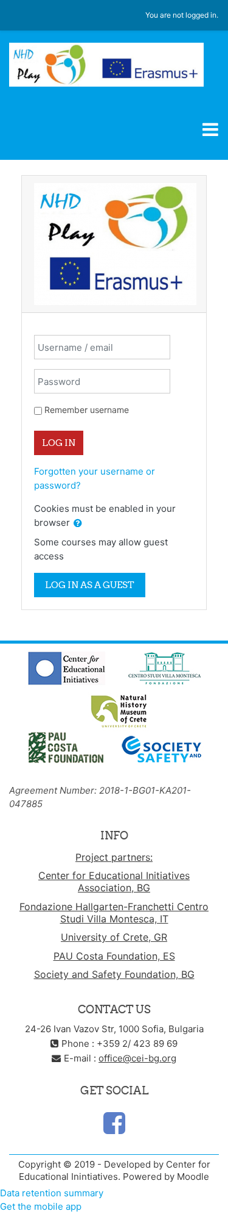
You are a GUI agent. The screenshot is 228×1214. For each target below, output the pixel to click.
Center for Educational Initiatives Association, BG (114, 881)
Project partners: (114, 857)
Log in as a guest (89, 585)
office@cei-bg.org (137, 1058)
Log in (58, 442)
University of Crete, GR (114, 937)
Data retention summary (51, 1193)
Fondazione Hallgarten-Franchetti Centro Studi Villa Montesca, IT (114, 912)
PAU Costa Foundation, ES (114, 956)
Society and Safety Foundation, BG (114, 974)
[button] (77, 523)
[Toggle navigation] (210, 129)
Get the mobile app (40, 1206)
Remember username (86, 409)
